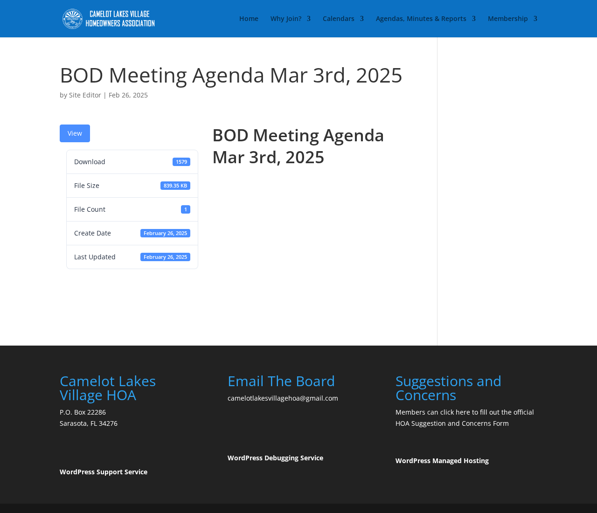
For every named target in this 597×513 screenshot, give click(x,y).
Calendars (338, 19)
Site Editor (85, 94)
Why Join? (286, 19)
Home (248, 19)
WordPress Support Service (103, 471)
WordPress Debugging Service (275, 457)
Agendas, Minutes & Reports (421, 19)
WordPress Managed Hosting (442, 460)
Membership (508, 19)
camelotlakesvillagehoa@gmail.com (283, 398)
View (75, 133)
